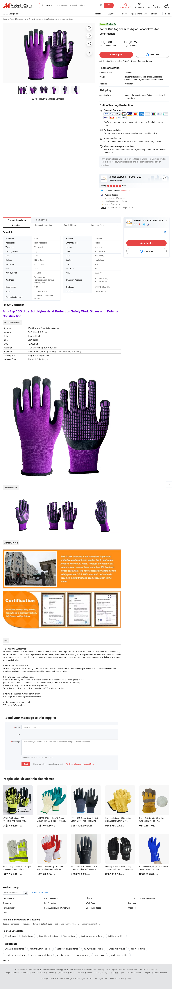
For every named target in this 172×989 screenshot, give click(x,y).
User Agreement (101, 978)
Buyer (110, 13)
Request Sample (145, 61)
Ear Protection (50, 903)
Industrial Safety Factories (40, 949)
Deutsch (81, 973)
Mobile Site (144, 970)
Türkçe (138, 973)
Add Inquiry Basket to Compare (49, 98)
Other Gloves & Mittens (48, 936)
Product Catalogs (40, 892)
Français (51, 973)
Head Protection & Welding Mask (141, 898)
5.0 (136, 224)
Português (41, 973)
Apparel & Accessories (18, 19)
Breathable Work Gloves (15, 955)
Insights (154, 970)
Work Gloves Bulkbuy (119, 955)
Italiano (72, 973)
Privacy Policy (126, 978)
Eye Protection (50, 898)
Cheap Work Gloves (117, 949)
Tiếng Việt (147, 973)
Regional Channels (118, 970)
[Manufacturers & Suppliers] (17, 5)
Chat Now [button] (154, 54)
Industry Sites (103, 970)
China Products (33, 970)
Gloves (89, 898)
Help (123, 13)
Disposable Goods (93, 908)
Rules (167, 13)
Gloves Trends (99, 955)
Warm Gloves (10, 936)
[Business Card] (165, 231)
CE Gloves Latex (64, 955)
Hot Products (20, 970)
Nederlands (91, 973)
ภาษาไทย (129, 973)
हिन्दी (122, 973)
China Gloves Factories (14, 949)
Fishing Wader (9, 908)
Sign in (166, 7)
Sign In (103, 207)
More (5, 960)
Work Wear (90, 903)
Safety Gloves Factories (93, 949)
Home (5, 19)
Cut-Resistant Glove (116, 936)
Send (26, 764)
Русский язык (62, 973)
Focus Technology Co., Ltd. (68, 978)
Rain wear (132, 903)
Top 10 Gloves (82, 955)
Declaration (114, 978)
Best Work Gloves (138, 949)
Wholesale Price (90, 970)
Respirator (7, 903)
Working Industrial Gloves (41, 955)
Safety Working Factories (67, 949)
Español (32, 973)
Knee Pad (132, 908)
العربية (100, 973)
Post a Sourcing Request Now (80, 764)
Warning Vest (8, 898)
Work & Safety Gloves (51, 19)
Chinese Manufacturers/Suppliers (54, 970)
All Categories (12, 13)
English (23, 973)
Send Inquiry (116, 54)
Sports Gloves (27, 936)
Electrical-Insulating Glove (91, 936)
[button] (112, 225)
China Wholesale (75, 970)
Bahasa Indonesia (160, 973)
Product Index (132, 970)
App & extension (138, 13)
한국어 (107, 973)
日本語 (115, 973)
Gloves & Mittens (35, 19)
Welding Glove (69, 936)
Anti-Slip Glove (67, 19)
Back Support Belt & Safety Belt (57, 908)
